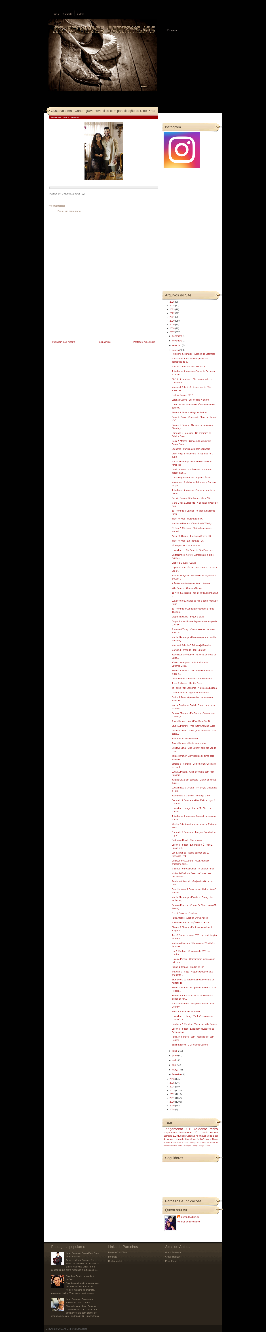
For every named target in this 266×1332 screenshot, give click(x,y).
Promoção (187, 1146)
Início (56, 14)
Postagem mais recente (63, 342)
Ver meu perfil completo (188, 1221)
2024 (172, 305)
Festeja (174, 1146)
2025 (172, 302)
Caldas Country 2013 (191, 1142)
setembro (177, 345)
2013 (172, 1090)
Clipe (187, 1139)
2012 (172, 1094)
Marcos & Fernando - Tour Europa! (189, 650)
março (175, 1069)
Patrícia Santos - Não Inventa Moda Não (191, 498)
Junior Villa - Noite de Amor (185, 738)
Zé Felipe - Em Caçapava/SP (186, 545)
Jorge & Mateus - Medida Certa (187, 683)
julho (175, 1051)
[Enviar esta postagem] (83, 194)
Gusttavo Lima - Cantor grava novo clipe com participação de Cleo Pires (103, 111)
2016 (172, 1079)
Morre (209, 1136)
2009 (172, 1105)
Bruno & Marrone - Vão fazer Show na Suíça (193, 726)
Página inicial (104, 342)
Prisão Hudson (210, 1132)
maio (175, 1060)
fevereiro (176, 1074)
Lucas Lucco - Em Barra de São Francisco (192, 550)
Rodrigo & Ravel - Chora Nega (187, 840)
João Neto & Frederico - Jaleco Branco (191, 583)
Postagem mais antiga (144, 342)
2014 (172, 1086)
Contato (67, 14)
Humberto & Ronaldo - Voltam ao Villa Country (194, 1024)
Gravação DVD (197, 1139)
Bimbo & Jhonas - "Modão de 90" (188, 967)
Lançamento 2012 (178, 1129)
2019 (172, 324)
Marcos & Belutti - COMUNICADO (188, 366)
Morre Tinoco (212, 1139)
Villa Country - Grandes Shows (187, 588)
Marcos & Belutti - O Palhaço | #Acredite (191, 645)
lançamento (170, 1132)
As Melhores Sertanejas (75, 1329)
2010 (172, 1102)
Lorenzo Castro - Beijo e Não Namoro (190, 400)
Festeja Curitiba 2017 (182, 395)
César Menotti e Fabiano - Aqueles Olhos (192, 678)
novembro (177, 340)
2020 (172, 321)
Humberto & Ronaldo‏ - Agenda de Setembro (193, 354)
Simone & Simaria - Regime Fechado (190, 412)
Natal (180, 1146)
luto (208, 1146)
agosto (175, 350)
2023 (172, 309)
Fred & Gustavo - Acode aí (184, 913)
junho (175, 1055)
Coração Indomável (196, 1136)
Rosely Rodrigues (199, 1146)
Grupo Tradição (173, 1257)
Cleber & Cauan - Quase (184, 563)
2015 (172, 1083)
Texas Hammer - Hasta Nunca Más (189, 743)
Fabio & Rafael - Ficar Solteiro (186, 1011)
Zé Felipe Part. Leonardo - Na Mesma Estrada (194, 688)
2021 (172, 317)
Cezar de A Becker (190, 1217)
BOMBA (167, 1142)
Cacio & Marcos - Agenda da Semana (190, 692)
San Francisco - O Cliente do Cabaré (190, 1045)
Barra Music (176, 1142)
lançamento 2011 (189, 1132)
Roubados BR (115, 1261)
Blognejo (112, 1257)
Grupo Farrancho (173, 1252)
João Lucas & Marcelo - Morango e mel (191, 795)
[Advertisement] (76, 314)
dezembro (177, 336)
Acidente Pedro (205, 1129)
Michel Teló (170, 1261)
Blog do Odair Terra (117, 1252)
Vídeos (80, 14)
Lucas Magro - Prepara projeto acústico (191, 477)
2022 (172, 313)
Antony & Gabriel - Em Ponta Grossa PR (191, 536)
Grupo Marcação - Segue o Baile (188, 616)
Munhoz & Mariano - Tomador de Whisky (192, 523)
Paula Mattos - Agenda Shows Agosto (190, 918)
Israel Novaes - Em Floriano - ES (188, 541)
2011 (172, 1098)
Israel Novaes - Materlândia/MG (187, 519)
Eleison (182, 1136)
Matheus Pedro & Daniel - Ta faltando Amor (193, 868)
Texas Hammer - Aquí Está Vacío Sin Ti (191, 721)
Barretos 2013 (171, 1136)
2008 (172, 1109)
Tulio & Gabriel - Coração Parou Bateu (191, 922)
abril (174, 1065)
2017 (172, 332)
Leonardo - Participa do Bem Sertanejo (191, 449)
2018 (172, 328)
